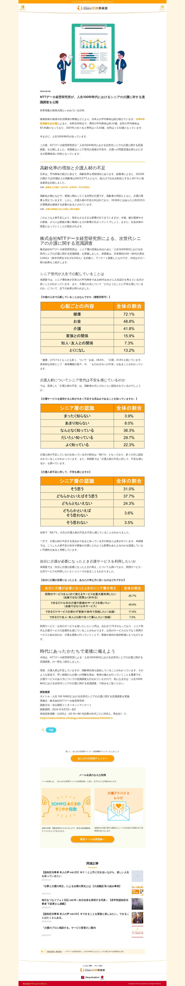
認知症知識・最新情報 (54, 951)
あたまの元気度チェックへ (92, 758)
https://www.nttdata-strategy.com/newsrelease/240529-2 (76, 718)
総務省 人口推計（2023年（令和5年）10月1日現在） (68, 187)
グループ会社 (98, 965)
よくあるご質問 (87, 965)
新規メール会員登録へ (92, 839)
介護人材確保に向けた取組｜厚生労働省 (62, 209)
